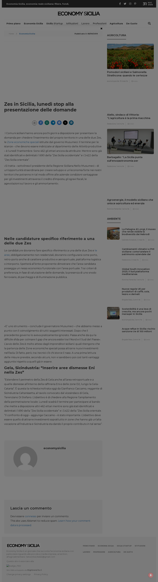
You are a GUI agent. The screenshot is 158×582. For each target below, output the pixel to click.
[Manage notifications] (150, 575)
